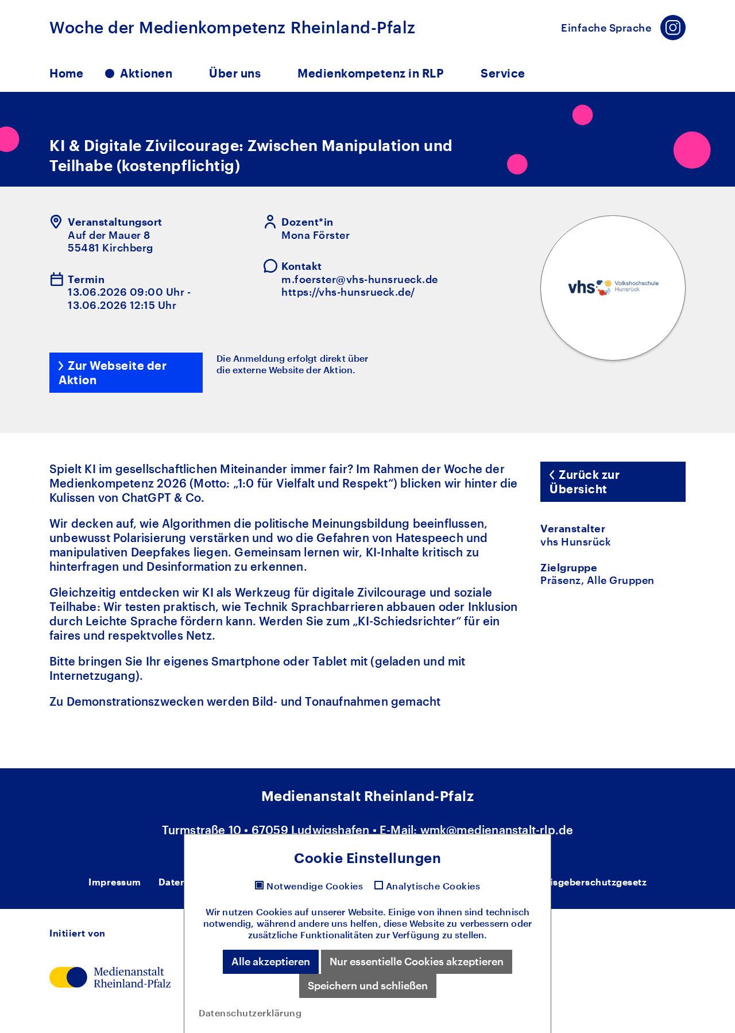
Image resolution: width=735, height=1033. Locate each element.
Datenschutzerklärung (250, 1012)
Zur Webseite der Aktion (113, 372)
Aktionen (146, 73)
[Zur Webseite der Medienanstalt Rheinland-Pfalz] (110, 975)
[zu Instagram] (673, 27)
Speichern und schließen (368, 985)
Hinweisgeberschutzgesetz (583, 881)
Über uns (235, 73)
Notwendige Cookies (314, 886)
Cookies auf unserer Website (319, 911)
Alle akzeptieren (270, 961)
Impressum (114, 881)
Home (66, 73)
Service (503, 73)
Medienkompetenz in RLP (370, 73)
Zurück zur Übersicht (585, 481)
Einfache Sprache (606, 27)
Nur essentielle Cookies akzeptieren (417, 961)
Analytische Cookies (433, 886)
